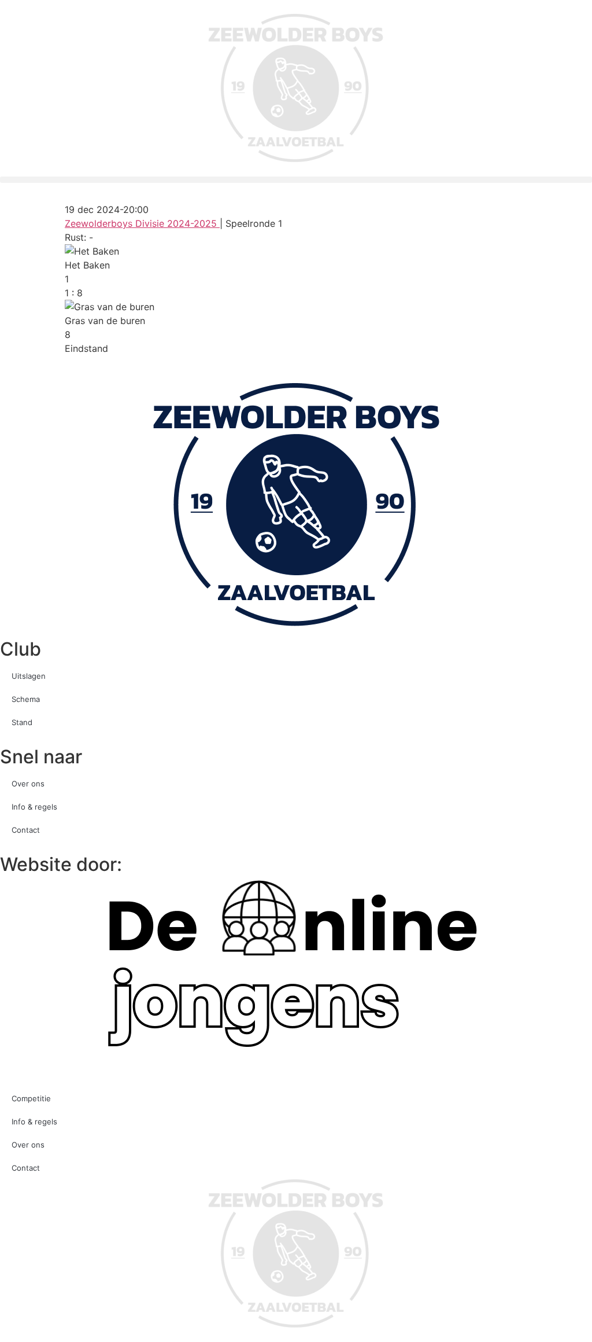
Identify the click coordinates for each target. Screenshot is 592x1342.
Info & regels (34, 806)
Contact (26, 829)
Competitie (31, 1098)
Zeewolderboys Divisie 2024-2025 (142, 223)
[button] (296, 180)
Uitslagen (29, 676)
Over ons (28, 783)
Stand (22, 722)
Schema (26, 699)
